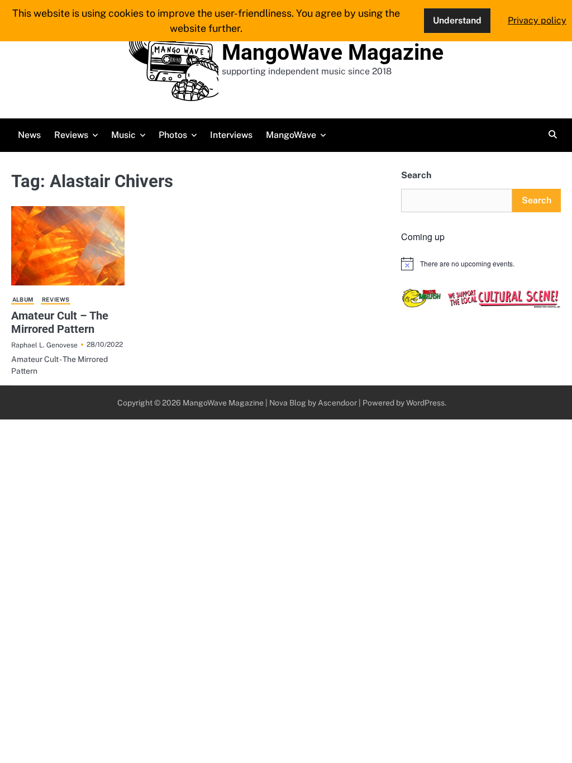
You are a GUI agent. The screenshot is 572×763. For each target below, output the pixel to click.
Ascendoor (337, 402)
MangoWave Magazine (333, 52)
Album (22, 299)
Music (123, 135)
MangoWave (291, 135)
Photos (173, 135)
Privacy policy (537, 20)
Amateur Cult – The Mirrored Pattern (59, 322)
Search (416, 175)
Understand (457, 20)
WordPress (425, 402)
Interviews (231, 135)
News (29, 135)
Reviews (71, 135)
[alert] (481, 263)
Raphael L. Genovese (44, 345)
